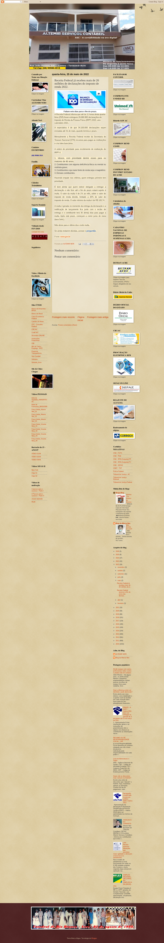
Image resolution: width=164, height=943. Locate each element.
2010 (118, 644)
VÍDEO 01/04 (36, 454)
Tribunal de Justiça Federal (122, 482)
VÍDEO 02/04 (36, 457)
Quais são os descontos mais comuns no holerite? (122, 777)
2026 (118, 551)
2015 (118, 627)
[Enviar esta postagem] (79, 244)
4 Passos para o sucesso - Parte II (38, 495)
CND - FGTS (117, 453)
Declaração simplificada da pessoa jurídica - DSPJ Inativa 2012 (127, 797)
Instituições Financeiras (36, 339)
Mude (33, 502)
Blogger (94, 938)
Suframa (34, 359)
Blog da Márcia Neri (123, 523)
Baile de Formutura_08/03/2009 (39, 405)
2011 (118, 640)
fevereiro (121, 603)
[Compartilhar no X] (88, 244)
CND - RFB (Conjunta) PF (122, 459)
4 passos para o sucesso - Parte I (38, 490)
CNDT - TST (117, 468)
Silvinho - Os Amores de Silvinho (128, 498)
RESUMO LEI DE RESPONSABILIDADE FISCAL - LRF (121, 739)
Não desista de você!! (129, 527)
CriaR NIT (35, 332)
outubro (120, 570)
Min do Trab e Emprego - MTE (37, 347)
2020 (118, 611)
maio (119, 580)
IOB (33, 343)
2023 (118, 561)
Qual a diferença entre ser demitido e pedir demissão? (122, 691)
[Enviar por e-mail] (84, 244)
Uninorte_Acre (36, 362)
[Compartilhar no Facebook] (90, 244)
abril (119, 600)
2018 (118, 617)
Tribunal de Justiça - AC (121, 474)
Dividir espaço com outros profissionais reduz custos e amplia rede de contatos (122, 671)
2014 (118, 631)
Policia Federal (118, 471)
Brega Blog (120, 493)
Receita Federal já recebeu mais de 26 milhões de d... (124, 585)
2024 (118, 558)
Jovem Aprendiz (37, 499)
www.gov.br (65, 237)
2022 (118, 564)
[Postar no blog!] (86, 244)
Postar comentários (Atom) (67, 325)
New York (35, 470)
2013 (118, 634)
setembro (121, 574)
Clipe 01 (34, 473)
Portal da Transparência (36, 352)
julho (119, 577)
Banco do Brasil (37, 314)
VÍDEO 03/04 (36, 460)
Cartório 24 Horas (38, 321)
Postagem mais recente (63, 317)
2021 (118, 607)
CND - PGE (117, 456)
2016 (118, 624)
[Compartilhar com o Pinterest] (93, 244)
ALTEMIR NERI (121, 654)
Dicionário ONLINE (38, 335)
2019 (118, 614)
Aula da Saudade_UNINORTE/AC (39, 400)
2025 (118, 554)
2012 (118, 637)
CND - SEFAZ (118, 465)
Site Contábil (36, 356)
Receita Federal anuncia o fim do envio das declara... (123, 593)
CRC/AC (34, 329)
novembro (121, 567)
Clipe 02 (34, 476)
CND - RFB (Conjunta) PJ (122, 462)
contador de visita (38, 232)
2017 (118, 621)
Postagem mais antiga (97, 317)
